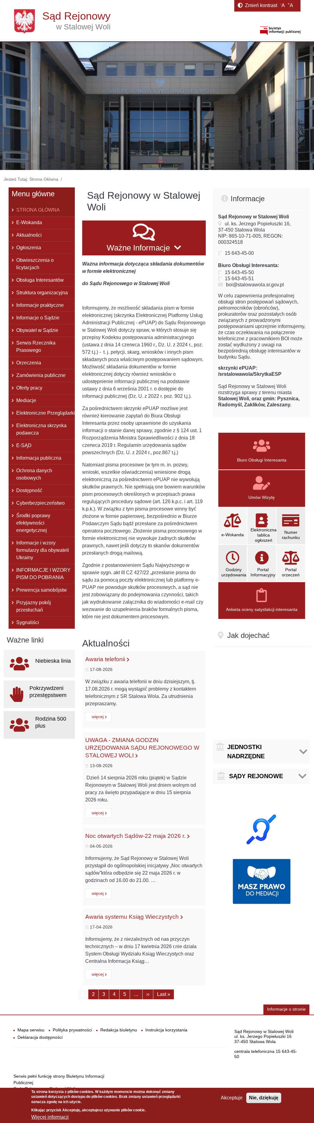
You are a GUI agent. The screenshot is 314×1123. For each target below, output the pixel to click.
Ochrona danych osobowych (34, 474)
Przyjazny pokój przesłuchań (33, 606)
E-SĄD (24, 445)
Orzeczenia (28, 362)
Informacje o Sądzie (37, 317)
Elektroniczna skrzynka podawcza (41, 429)
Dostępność (29, 490)
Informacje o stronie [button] (286, 1009)
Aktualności (29, 235)
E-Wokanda (29, 222)
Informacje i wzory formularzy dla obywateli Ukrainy (42, 550)
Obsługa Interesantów (40, 280)
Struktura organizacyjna (42, 292)
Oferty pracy (29, 387)
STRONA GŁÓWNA (38, 210)
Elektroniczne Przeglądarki (45, 413)
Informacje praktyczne (40, 305)
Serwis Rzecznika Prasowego (36, 346)
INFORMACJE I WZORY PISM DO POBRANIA (43, 573)
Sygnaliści (27, 622)
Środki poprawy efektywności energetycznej (33, 523)
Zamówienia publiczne (41, 375)
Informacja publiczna (38, 458)
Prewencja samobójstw (41, 590)
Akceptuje (232, 1097)
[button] (144, 237)
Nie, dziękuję (263, 1097)
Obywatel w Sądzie (37, 330)
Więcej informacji (50, 1117)
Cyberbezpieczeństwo (40, 503)
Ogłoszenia (28, 247)
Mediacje (26, 400)
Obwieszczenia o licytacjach (35, 264)
